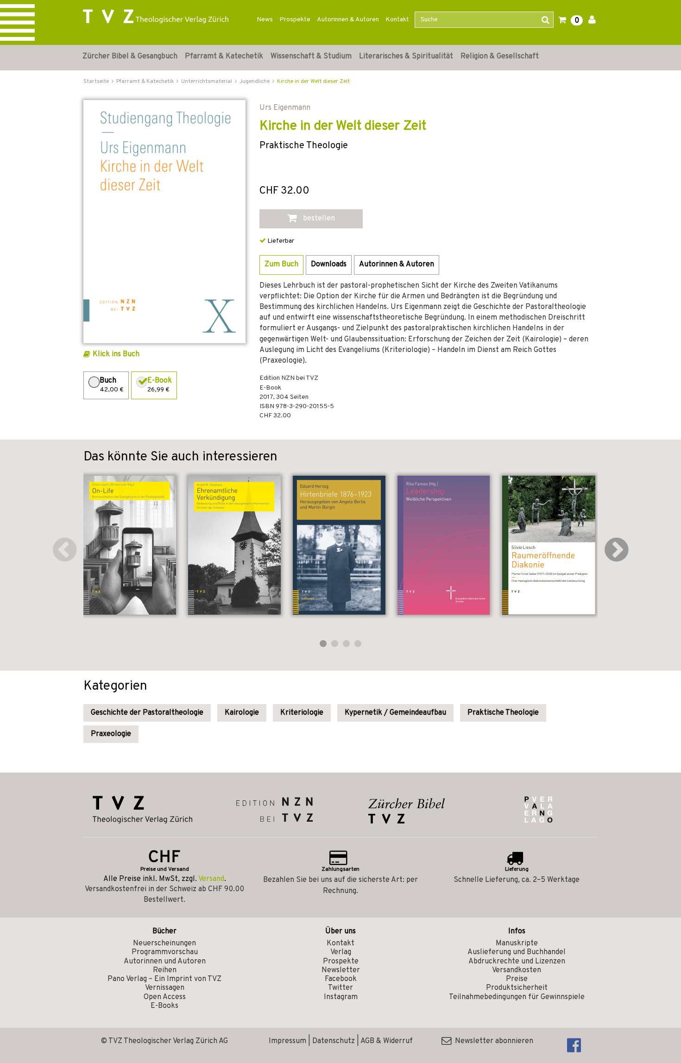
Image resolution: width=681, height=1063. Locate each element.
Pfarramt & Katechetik (224, 56)
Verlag (340, 952)
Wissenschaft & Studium (311, 56)
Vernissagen (164, 988)
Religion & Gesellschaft (499, 56)
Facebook (341, 979)
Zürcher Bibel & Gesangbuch (129, 56)
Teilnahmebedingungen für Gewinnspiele (517, 997)
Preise (517, 979)
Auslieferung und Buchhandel (516, 952)
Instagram (341, 997)
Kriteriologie (301, 712)
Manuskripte (517, 943)
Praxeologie (111, 734)
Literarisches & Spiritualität (406, 56)
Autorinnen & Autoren (348, 20)
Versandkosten (516, 970)
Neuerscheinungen (164, 943)
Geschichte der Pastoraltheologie (147, 712)
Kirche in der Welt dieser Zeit (313, 81)
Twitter (340, 988)
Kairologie (242, 712)
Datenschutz (333, 1041)
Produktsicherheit (517, 988)
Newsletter (341, 970)
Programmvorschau (165, 952)
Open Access (165, 997)
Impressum (287, 1041)
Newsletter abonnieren (492, 1041)
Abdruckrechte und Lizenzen (516, 961)
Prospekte (294, 20)
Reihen (165, 970)
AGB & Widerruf (386, 1041)
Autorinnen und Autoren (165, 961)
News (265, 20)
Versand (211, 879)
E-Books (164, 1006)
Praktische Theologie (503, 712)
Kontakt (397, 20)
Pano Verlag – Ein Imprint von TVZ (164, 979)
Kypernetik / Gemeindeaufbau (395, 712)
